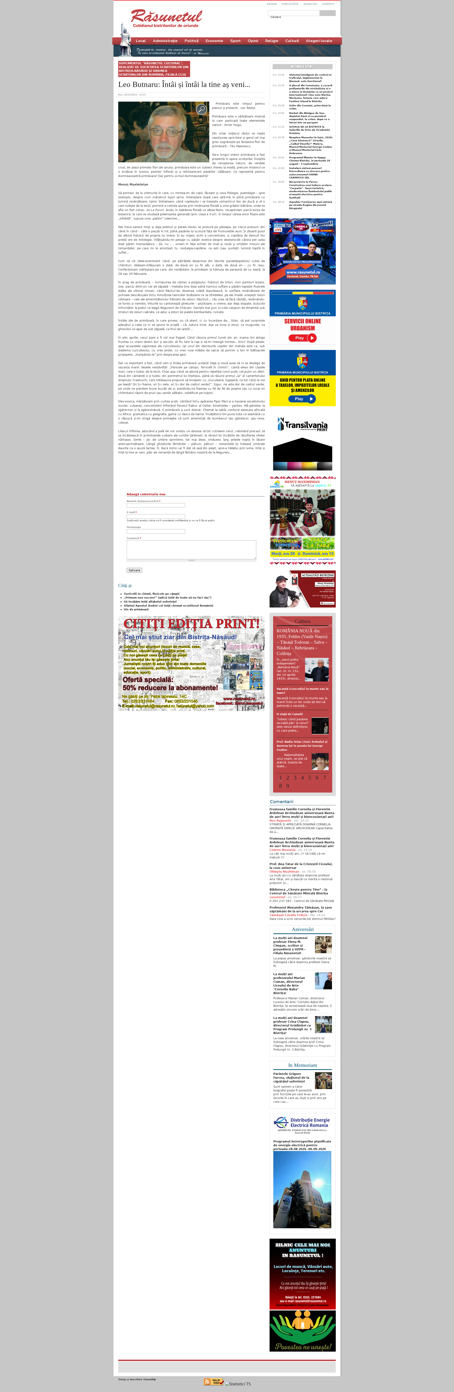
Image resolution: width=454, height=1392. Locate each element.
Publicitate (290, 4)
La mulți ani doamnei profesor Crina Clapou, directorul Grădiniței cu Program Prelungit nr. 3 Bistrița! (292, 1054)
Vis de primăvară (136, 609)
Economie (214, 40)
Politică (192, 40)
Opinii (253, 40)
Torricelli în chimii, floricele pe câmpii (151, 593)
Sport (235, 40)
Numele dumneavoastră (143, 501)
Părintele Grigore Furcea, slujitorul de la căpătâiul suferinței (291, 1106)
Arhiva (272, 4)
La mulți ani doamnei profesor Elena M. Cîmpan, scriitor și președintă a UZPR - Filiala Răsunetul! (290, 974)
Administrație (165, 40)
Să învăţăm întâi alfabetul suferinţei (150, 601)
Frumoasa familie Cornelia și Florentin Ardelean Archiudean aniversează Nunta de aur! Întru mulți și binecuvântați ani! (302, 842)
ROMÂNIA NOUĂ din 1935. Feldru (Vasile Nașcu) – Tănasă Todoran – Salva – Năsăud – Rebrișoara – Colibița (302, 642)
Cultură (292, 40)
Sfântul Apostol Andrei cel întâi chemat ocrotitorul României (168, 605)
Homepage (134, 527)
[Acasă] (167, 18)
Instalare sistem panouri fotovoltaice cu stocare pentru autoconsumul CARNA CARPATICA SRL (309, 173)
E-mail (132, 512)
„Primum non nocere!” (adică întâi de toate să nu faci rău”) (167, 597)
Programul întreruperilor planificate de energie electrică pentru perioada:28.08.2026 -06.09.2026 (302, 1174)
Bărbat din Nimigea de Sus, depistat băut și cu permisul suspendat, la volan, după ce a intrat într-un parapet (309, 118)
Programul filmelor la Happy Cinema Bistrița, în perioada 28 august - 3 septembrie (309, 160)
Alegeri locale (319, 40)
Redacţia (310, 4)
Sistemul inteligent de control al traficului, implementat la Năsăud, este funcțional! (310, 77)
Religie (271, 40)
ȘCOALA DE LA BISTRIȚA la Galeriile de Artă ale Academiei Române (309, 129)
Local (141, 40)
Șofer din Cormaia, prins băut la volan (310, 107)
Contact (328, 4)
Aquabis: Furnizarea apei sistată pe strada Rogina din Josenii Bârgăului (310, 205)
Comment (134, 538)
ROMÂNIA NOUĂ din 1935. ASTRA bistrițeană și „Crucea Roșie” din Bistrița (301, 725)
